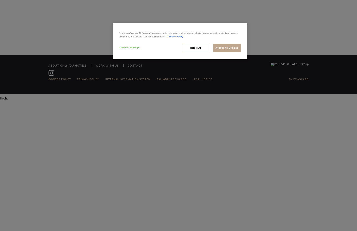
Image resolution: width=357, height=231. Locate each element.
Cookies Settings (129, 47)
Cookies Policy (175, 36)
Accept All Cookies (226, 48)
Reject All (196, 48)
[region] (180, 41)
